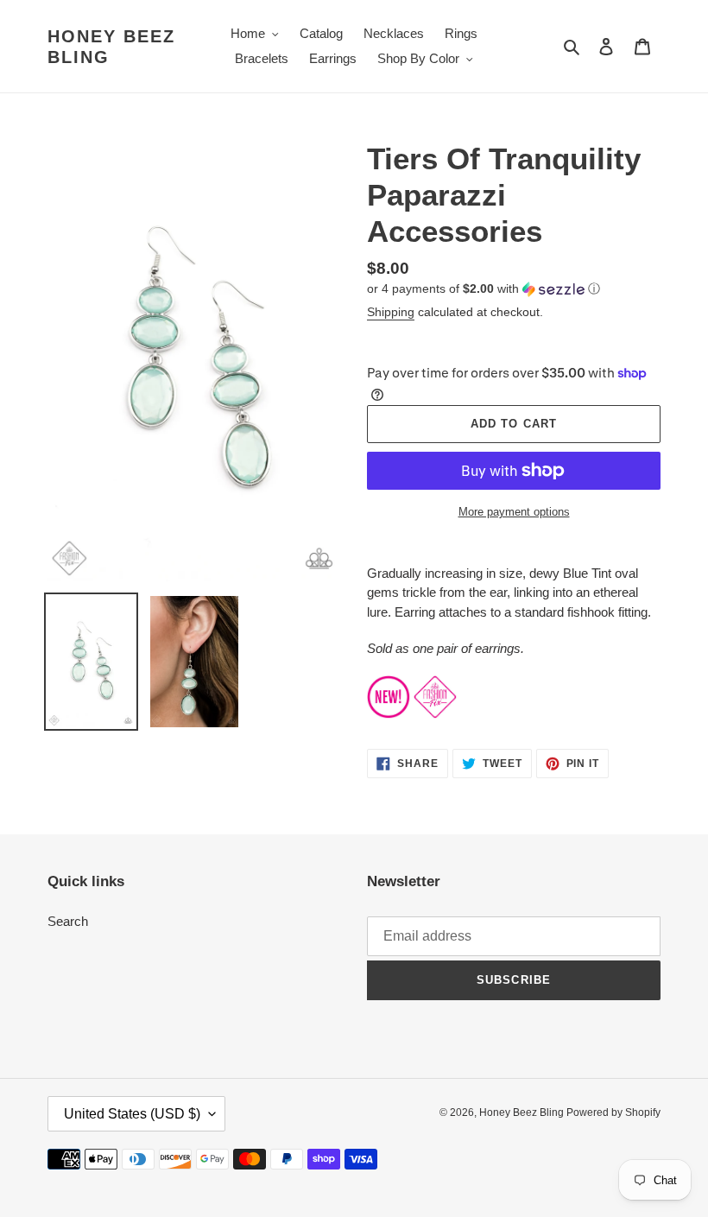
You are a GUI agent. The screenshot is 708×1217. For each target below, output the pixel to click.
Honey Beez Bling (111, 47)
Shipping (390, 312)
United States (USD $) (132, 1113)
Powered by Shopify (613, 1112)
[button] (483, 289)
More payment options (514, 511)
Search (67, 921)
